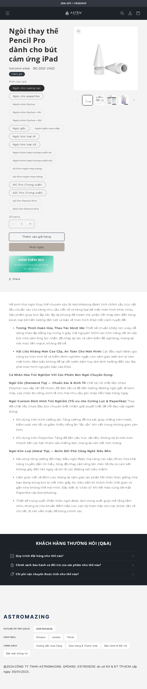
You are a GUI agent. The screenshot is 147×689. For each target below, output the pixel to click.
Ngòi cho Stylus (26, 104)
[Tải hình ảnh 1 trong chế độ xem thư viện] (87, 100)
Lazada (56, 637)
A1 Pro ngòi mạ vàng (29, 169)
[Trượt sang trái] (77, 100)
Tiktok (70, 637)
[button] (7, 13)
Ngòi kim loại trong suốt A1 (34, 153)
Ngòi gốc (19, 128)
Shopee (41, 637)
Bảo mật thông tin (17, 653)
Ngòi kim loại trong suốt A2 (34, 161)
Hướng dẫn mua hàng (49, 645)
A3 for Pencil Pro (27, 201)
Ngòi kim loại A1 (24, 136)
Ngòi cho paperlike (26, 96)
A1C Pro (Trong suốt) (27, 184)
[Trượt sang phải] (134, 100)
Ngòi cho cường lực (27, 88)
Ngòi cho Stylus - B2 (29, 121)
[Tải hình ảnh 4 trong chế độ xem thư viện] (124, 100)
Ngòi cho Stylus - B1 (29, 113)
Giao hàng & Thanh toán (83, 645)
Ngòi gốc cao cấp (49, 129)
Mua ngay (36, 247)
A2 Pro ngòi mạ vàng (30, 177)
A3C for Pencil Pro (28, 209)
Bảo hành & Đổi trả (115, 645)
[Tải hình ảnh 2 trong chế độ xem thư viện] (99, 100)
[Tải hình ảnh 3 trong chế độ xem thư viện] (111, 100)
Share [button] (16, 279)
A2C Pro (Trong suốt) (28, 192)
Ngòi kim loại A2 (24, 144)
